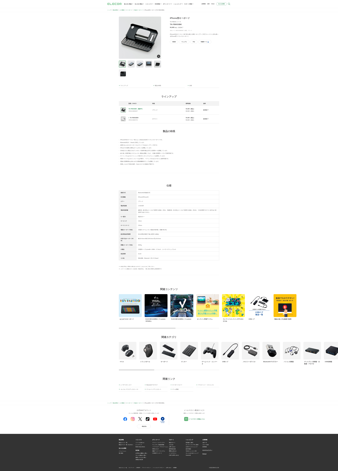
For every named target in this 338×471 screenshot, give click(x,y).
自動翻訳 (175, 467)
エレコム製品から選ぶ (141, 455)
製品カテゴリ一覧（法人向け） (126, 444)
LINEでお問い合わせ (174, 455)
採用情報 (204, 446)
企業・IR (204, 442)
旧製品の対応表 (139, 459)
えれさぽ (171, 444)
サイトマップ (131, 467)
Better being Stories (140, 446)
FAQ (194, 41)
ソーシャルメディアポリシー (158, 467)
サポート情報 (188, 4)
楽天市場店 (188, 449)
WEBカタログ (155, 449)
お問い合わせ (172, 446)
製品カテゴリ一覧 (123, 442)
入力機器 (122, 10)
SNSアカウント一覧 (123, 467)
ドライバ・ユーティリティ (158, 442)
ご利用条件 (138, 467)
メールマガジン (172, 453)
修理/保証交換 (172, 449)
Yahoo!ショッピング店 (191, 451)
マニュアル (184, 41)
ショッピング (177, 4)
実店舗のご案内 (189, 442)
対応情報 (157, 4)
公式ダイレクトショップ (191, 446)
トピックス (148, 4)
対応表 (174, 41)
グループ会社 (205, 444)
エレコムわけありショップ (192, 453)
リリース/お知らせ (140, 442)
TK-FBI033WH (134, 117)
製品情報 (115, 10)
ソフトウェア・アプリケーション (160, 446)
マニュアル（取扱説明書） (158, 444)
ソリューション (122, 451)
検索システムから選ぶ (141, 457)
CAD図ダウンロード (157, 453)
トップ (109, 10)
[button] (139, 440)
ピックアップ (139, 444)
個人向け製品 (128, 4)
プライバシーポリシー (146, 467)
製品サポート (172, 442)
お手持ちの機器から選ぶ (141, 453)
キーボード (129, 10)
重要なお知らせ (172, 451)
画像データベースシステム (158, 451)
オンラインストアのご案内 (192, 444)
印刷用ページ (204, 41)
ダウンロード (167, 4)
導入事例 (121, 453)
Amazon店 (188, 455)
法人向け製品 (139, 4)
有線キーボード (138, 10)
